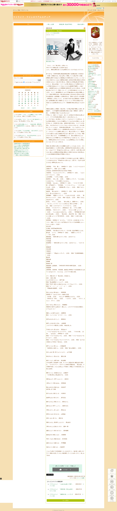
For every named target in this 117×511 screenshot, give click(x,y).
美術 (89, 102)
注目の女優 (91, 81)
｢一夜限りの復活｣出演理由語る (21, 155)
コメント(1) (53, 491)
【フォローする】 (92, 10)
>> (95, 1)
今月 (28, 108)
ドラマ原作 (91, 96)
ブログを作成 (107, 1)
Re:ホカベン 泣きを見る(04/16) (28, 135)
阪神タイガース (92, 104)
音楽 (89, 101)
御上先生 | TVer (50, 61)
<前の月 (22, 108)
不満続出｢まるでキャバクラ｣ (21, 150)
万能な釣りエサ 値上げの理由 (21, 153)
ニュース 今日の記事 (93, 111)
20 (31, 101)
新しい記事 (112, 489)
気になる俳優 (91, 84)
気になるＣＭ (91, 106)
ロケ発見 (90, 98)
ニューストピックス (28, 141)
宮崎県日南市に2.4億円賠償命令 (22, 143)
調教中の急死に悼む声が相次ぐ (21, 147)
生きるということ (92, 109)
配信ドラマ (91, 70)
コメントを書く (81, 478)
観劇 (89, 79)
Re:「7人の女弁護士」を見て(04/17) (29, 130)
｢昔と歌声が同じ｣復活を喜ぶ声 (21, 148)
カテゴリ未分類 (92, 65)
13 (31, 99)
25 (25, 103)
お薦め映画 (91, 73)
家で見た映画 (91, 68)
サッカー (90, 99)
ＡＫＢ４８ (91, 107)
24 (22, 103)
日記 (19, 10)
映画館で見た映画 (92, 66)
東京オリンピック (92, 93)
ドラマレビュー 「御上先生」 (54, 30)
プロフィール (24, 10)
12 (28, 99)
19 (28, 101)
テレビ (52, 34)
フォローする (112, 478)
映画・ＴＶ (21, 1)
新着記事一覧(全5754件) (65, 24)
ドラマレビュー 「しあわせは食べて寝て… (61, 484)
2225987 (99, 8)
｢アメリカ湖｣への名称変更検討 (21, 145)
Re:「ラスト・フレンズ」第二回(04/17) (30, 119)
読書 (89, 71)
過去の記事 (112, 484)
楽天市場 (114, 1)
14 (34, 99)
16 (19, 101)
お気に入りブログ (94, 114)
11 (25, 99)
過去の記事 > (81, 24)
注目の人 (90, 83)
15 (37, 99)
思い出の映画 (91, 86)
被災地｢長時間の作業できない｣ (21, 151)
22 (37, 101)
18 (25, 101)
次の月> (34, 108)
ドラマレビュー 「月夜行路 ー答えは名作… (62, 489)
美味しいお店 (91, 94)
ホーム (15, 10)
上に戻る (112, 501)
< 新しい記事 (50, 24)
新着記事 (112, 495)
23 (19, 103)
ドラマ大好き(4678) (54, 33)
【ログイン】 (100, 10)
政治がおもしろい (92, 91)
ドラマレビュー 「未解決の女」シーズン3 (61, 494)
